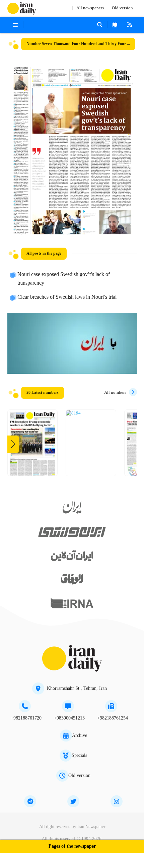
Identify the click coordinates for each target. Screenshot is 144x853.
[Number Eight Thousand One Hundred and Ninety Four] (73, 413)
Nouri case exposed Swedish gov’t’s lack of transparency (63, 279)
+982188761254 (112, 718)
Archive (79, 736)
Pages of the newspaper (72, 846)
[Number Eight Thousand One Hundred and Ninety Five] (33, 445)
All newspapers (90, 8)
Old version (122, 8)
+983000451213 (69, 718)
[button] (13, 444)
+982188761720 (26, 718)
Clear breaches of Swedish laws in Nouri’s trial (67, 297)
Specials (79, 756)
